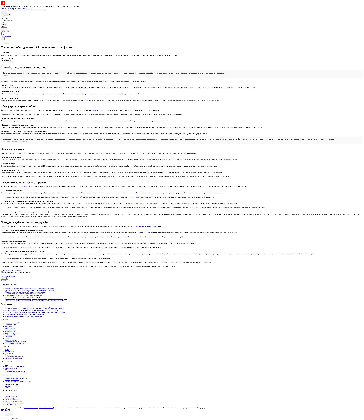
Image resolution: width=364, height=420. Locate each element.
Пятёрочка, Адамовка (57, 308)
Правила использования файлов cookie (33, 10)
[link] (4, 28)
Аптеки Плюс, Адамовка (33, 316)
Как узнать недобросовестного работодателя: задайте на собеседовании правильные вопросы (35, 300)
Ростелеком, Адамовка (36, 314)
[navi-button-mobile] (3, 38)
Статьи (7, 43)
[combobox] (9, 414)
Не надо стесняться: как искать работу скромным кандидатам (24, 293)
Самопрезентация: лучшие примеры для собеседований (23, 297)
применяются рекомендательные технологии (38, 408)
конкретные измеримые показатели (233, 127)
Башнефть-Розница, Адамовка (48, 310)
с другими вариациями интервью (146, 226)
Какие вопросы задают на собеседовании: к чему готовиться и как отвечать (29, 290)
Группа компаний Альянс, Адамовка (53, 312)
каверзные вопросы (29, 186)
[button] (3, 33)
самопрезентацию (97, 110)
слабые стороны (139, 193)
